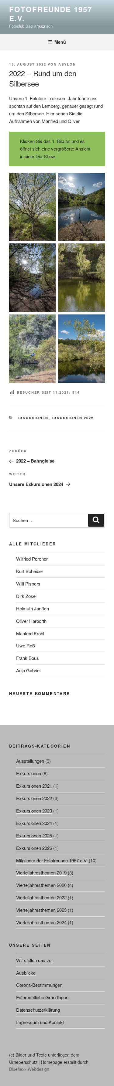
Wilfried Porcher (32, 558)
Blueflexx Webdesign (29, 1069)
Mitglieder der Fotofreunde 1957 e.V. (52, 860)
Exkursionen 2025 (34, 835)
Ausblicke (26, 972)
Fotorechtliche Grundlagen (42, 997)
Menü (60, 42)
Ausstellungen (30, 761)
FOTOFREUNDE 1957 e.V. (50, 13)
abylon (67, 64)
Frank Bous (27, 658)
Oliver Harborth (31, 621)
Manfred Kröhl (30, 633)
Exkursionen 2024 (34, 823)
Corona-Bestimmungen (39, 985)
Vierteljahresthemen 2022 (41, 897)
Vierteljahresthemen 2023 (41, 910)
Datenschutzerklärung (38, 1009)
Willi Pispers (28, 583)
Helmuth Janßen (32, 608)
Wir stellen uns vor (34, 960)
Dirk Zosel (26, 596)
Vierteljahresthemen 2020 (41, 885)
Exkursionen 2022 (73, 418)
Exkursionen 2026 (34, 848)
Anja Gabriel (28, 670)
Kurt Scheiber (29, 571)
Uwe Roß (25, 645)
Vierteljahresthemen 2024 (41, 922)
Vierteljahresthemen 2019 (41, 872)
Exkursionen (33, 418)
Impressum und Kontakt (40, 1022)
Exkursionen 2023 (34, 810)
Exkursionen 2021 (34, 785)
